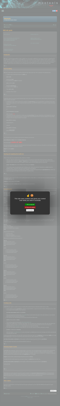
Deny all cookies (30, 207)
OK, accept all (30, 204)
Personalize (30, 210)
